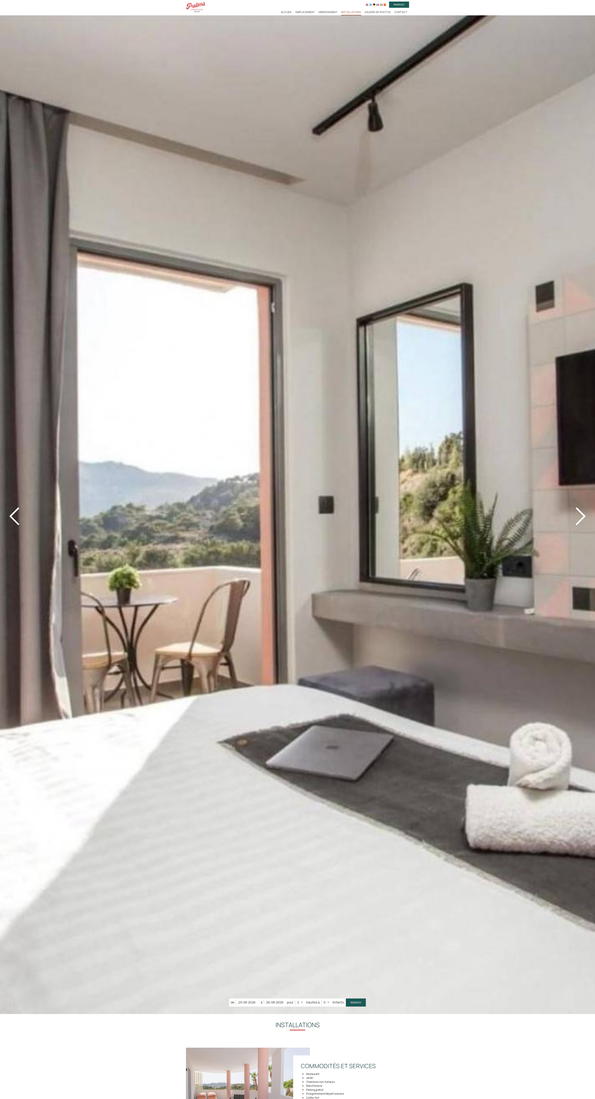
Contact (401, 12)
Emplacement (305, 12)
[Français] (378, 4)
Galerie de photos (378, 12)
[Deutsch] (374, 4)
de (233, 1002)
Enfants (338, 1002)
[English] (367, 4)
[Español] (385, 4)
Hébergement (328, 12)
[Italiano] (381, 4)
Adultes (311, 1002)
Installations (351, 12)
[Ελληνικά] (370, 4)
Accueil (286, 12)
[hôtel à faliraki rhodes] (195, 7)
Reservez (399, 4)
